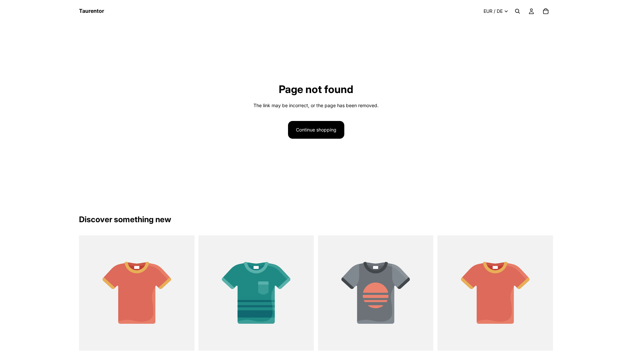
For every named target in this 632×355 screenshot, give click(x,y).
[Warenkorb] (546, 11)
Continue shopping (316, 129)
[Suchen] (517, 11)
